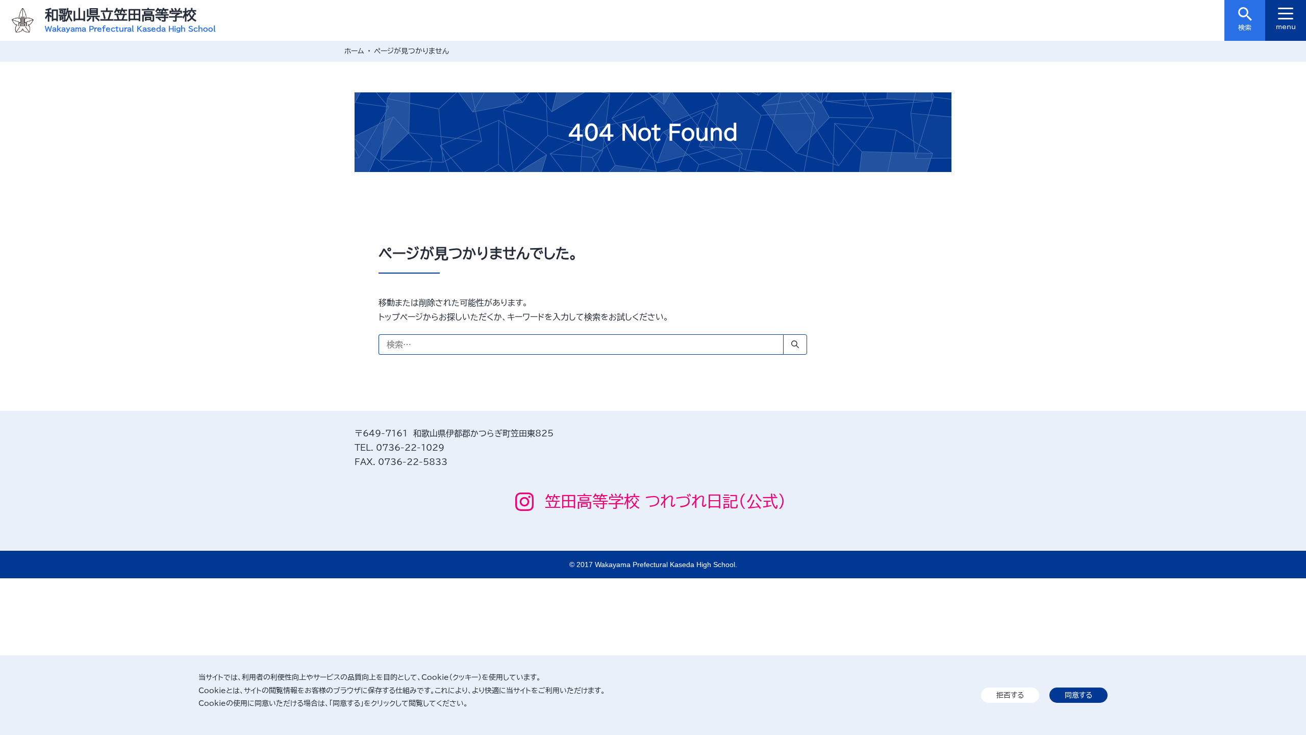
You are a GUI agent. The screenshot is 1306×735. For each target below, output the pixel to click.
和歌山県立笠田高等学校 (120, 14)
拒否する (1010, 695)
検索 (1244, 27)
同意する (1078, 695)
